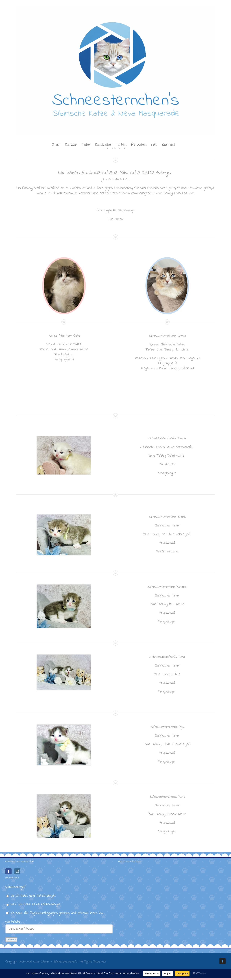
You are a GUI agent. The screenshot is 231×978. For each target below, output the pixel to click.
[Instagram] (17, 871)
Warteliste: (12, 921)
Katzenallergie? (15, 887)
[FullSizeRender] (167, 260)
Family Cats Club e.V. (179, 193)
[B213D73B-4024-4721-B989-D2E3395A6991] (64, 260)
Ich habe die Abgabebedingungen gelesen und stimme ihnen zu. (56, 913)
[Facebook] (8, 871)
